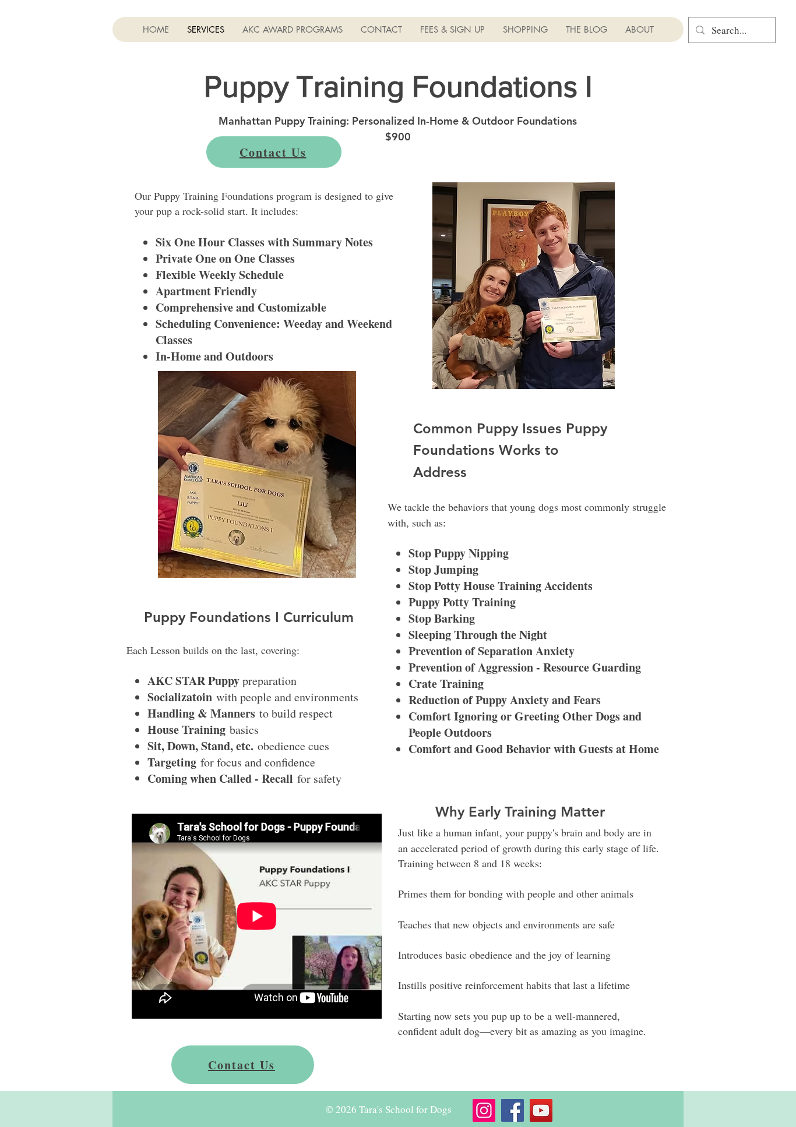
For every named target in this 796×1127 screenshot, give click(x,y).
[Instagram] (484, 1110)
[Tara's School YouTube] (541, 1110)
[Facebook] (512, 1110)
